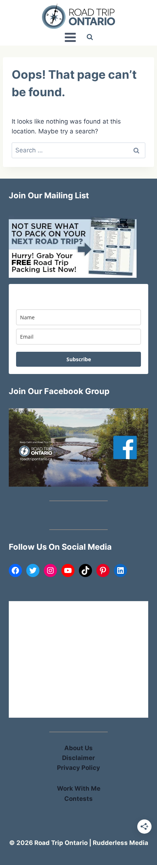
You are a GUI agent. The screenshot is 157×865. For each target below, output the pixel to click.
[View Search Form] (89, 37)
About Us (78, 748)
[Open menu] (70, 37)
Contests (78, 798)
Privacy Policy (78, 767)
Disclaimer (78, 757)
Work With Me (78, 788)
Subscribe (78, 359)
